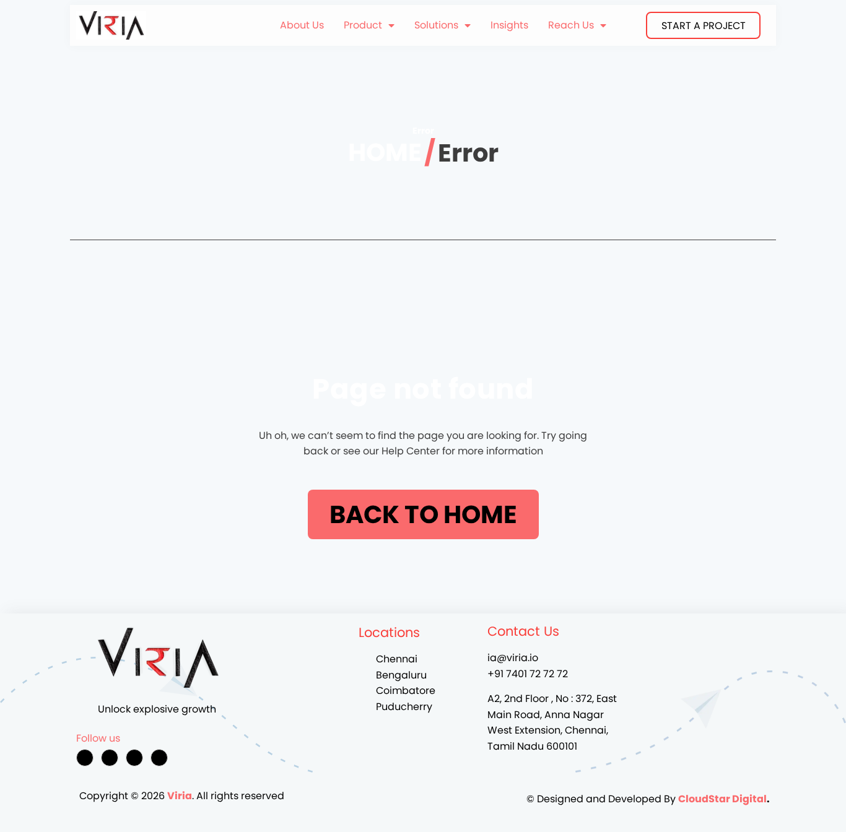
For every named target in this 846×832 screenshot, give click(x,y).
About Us (302, 25)
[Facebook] (85, 757)
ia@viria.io (512, 658)
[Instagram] (109, 757)
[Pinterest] (134, 757)
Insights (509, 25)
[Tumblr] (159, 757)
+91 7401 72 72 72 (527, 674)
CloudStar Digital (722, 799)
